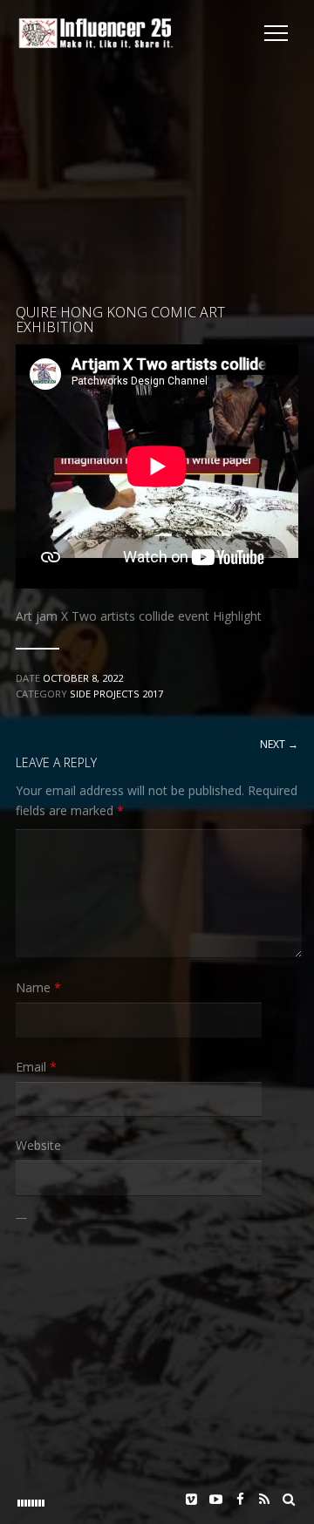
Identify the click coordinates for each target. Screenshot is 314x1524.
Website (38, 1145)
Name (38, 987)
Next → (279, 744)
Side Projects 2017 (116, 693)
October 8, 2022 (83, 677)
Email (36, 1066)
